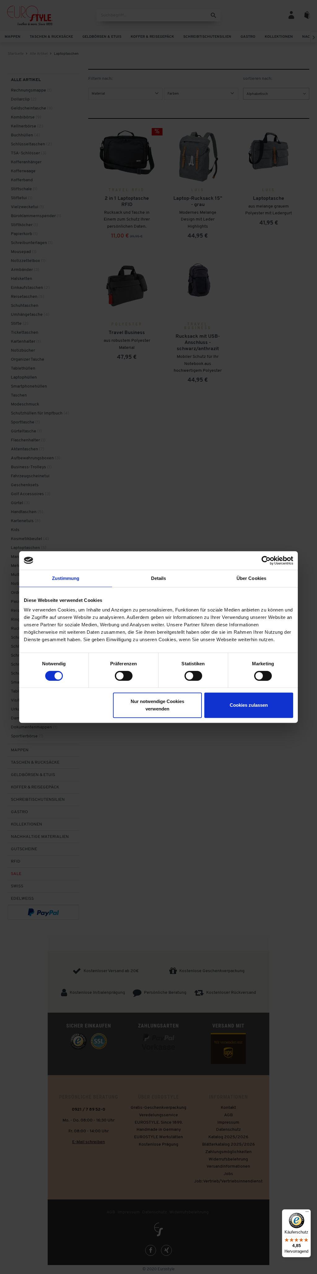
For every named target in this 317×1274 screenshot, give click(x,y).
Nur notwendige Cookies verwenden (157, 705)
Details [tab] (158, 578)
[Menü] (307, 1213)
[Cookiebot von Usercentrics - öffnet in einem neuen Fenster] (266, 560)
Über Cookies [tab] (251, 578)
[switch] (123, 676)
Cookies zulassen (249, 705)
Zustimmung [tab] (66, 578)
